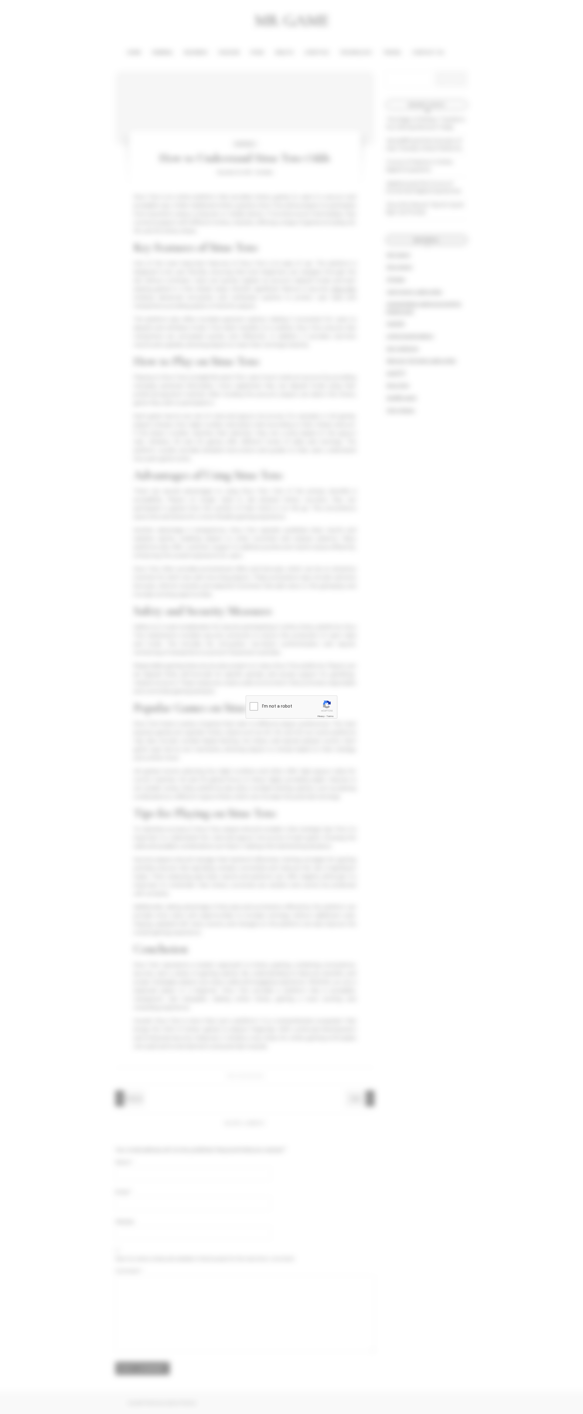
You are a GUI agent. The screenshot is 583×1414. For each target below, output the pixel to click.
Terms (330, 716)
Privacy (321, 716)
